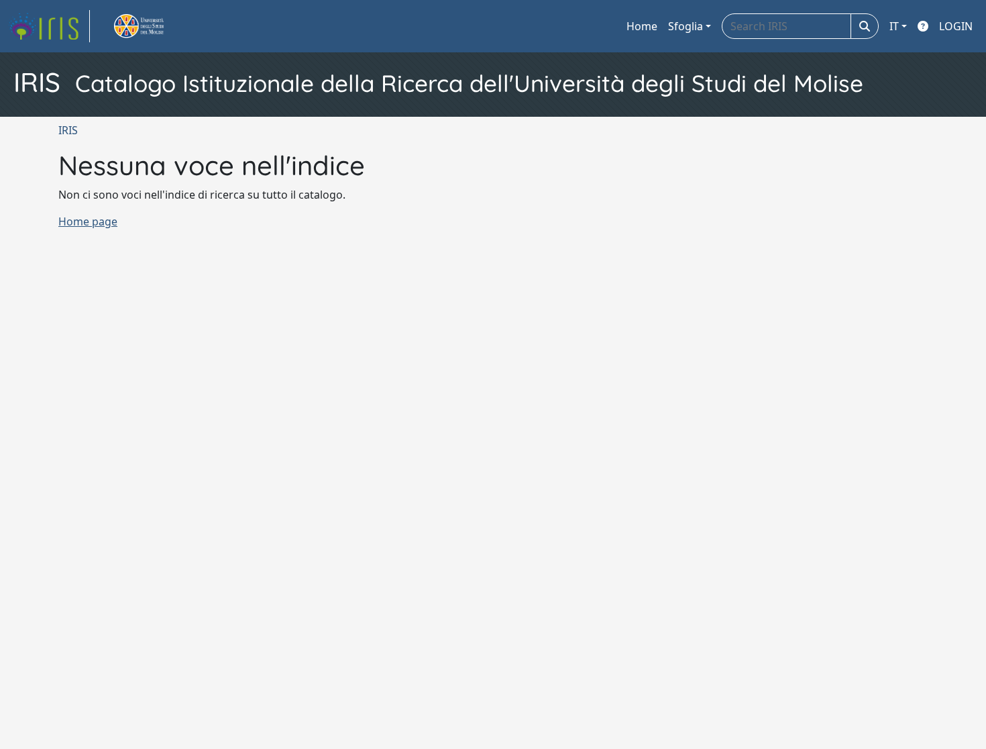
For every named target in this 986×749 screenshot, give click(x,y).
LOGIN (956, 26)
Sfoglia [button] (685, 26)
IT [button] (894, 26)
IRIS (68, 130)
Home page (87, 221)
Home (641, 26)
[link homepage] (49, 26)
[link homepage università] (154, 26)
